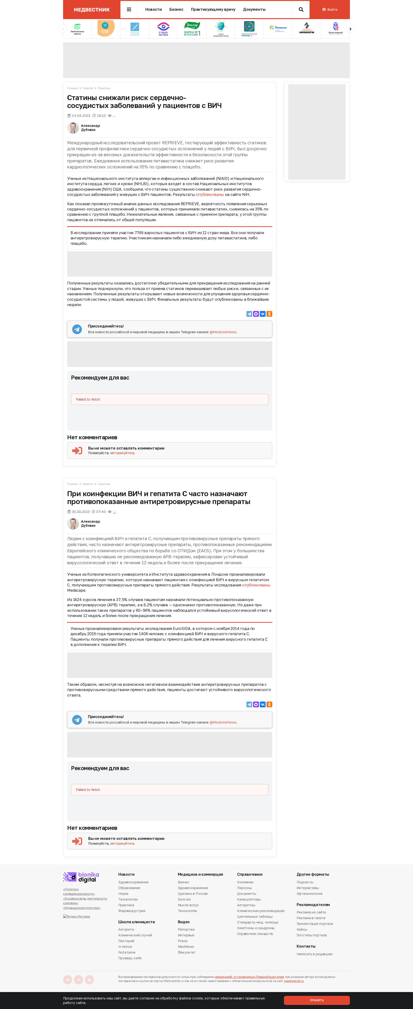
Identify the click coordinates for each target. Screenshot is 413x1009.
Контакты (306, 946)
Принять (317, 1000)
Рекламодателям (313, 904)
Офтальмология (309, 893)
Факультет (187, 952)
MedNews (186, 947)
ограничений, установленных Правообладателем (249, 977)
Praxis (183, 941)
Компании (245, 882)
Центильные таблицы (254, 916)
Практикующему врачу (213, 9)
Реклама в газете (311, 918)
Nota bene (127, 952)
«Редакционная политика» (81, 908)
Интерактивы (308, 888)
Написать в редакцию (315, 954)
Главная (72, 88)
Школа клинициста (136, 922)
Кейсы (302, 929)
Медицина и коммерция (200, 874)
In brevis (125, 947)
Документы (254, 9)
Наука (123, 893)
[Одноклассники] (269, 314)
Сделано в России (193, 893)
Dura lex (184, 899)
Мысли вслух (188, 905)
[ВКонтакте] (263, 314)
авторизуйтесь (122, 453)
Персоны (244, 888)
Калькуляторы (249, 899)
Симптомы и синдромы (256, 928)
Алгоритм (126, 929)
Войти (332, 9)
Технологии (128, 899)
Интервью (186, 935)
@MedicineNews (223, 332)
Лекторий (126, 941)
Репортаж (186, 929)
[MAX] (256, 314)
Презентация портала (315, 924)
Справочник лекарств (255, 934)
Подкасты (305, 882)
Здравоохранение (133, 882)
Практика (104, 88)
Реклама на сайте (311, 912)
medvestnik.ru (294, 981)
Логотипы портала (312, 935)
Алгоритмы (246, 905)
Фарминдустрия (131, 911)
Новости (153, 9)
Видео (184, 922)
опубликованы (210, 194)
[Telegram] (249, 314)
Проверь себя (129, 958)
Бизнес (176, 9)
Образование (129, 888)
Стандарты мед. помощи (257, 922)
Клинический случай (135, 935)
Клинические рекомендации (260, 911)
